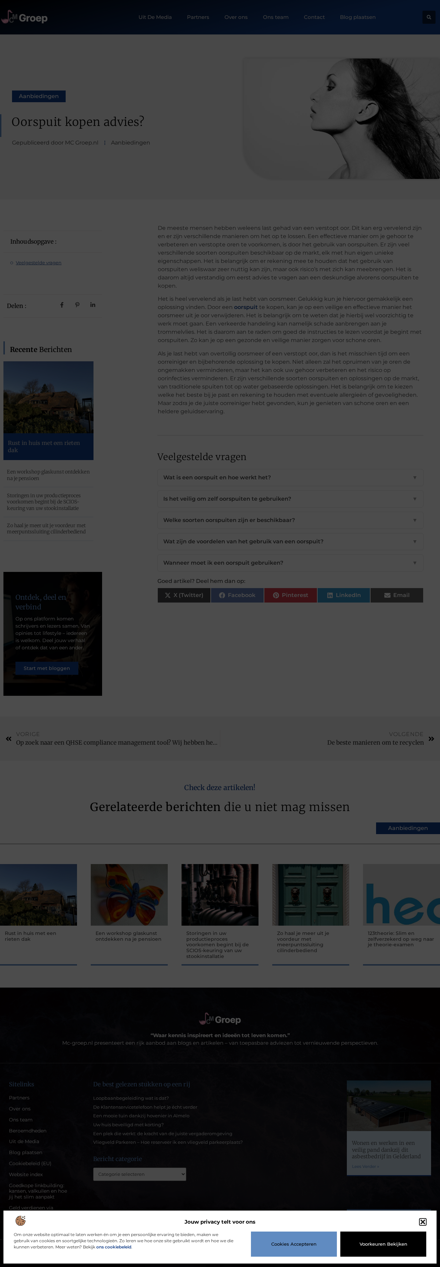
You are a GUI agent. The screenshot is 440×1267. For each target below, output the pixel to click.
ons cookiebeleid (113, 1246)
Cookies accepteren (294, 1244)
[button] (422, 1221)
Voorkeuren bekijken (383, 1244)
